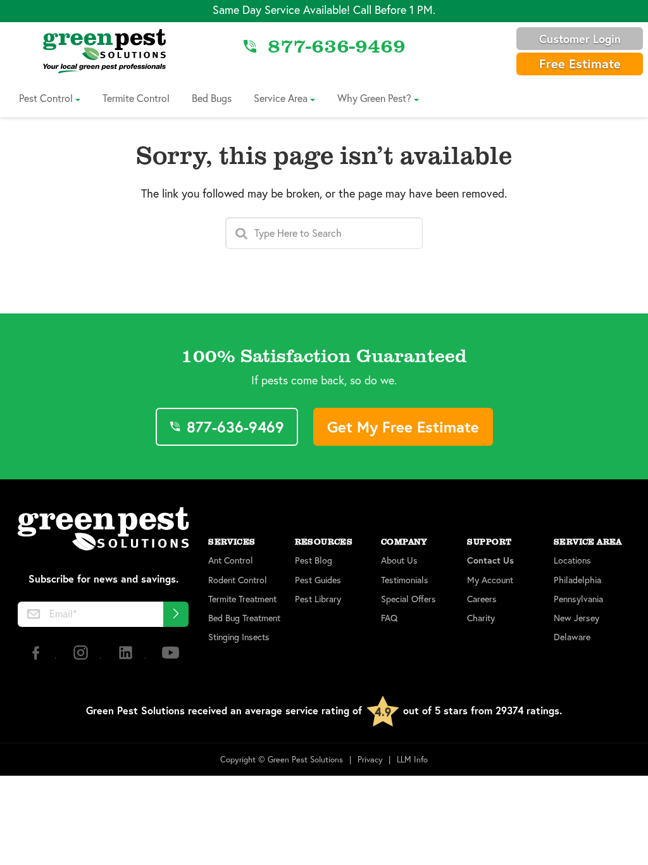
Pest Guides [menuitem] (318, 580)
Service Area (281, 97)
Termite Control (136, 97)
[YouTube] (170, 658)
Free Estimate (580, 63)
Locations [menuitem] (572, 560)
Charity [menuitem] (481, 618)
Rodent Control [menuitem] (237, 580)
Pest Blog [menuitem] (313, 560)
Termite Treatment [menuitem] (242, 599)
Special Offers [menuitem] (408, 599)
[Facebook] (37, 658)
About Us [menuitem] (399, 560)
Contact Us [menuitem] (490, 560)
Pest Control (46, 97)
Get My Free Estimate (403, 427)
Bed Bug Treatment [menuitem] (244, 618)
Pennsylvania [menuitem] (578, 599)
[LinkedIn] (127, 658)
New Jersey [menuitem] (576, 618)
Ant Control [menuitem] (230, 560)
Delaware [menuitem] (572, 637)
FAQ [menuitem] (389, 618)
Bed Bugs (212, 97)
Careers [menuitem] (482, 599)
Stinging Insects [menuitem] (239, 637)
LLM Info (412, 759)
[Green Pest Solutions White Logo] (103, 530)
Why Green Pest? (374, 97)
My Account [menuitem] (490, 580)
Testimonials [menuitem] (404, 580)
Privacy (370, 759)
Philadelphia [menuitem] (577, 580)
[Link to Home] (104, 50)
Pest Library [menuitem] (318, 599)
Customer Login (580, 38)
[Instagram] (82, 658)
